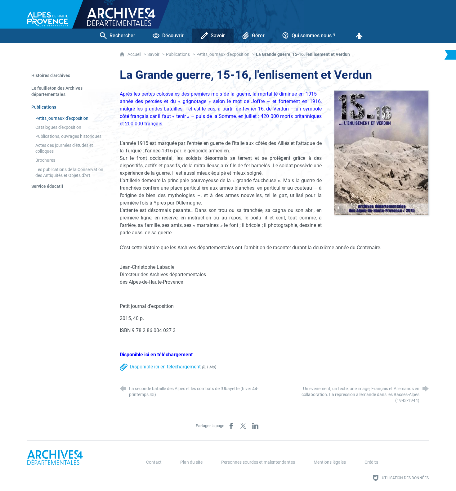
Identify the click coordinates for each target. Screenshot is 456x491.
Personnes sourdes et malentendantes (258, 462)
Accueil (134, 54)
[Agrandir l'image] (381, 152)
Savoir (153, 54)
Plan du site (191, 462)
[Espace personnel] (359, 36)
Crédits (371, 462)
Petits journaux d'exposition (222, 54)
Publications (178, 54)
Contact (154, 462)
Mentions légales (330, 462)
